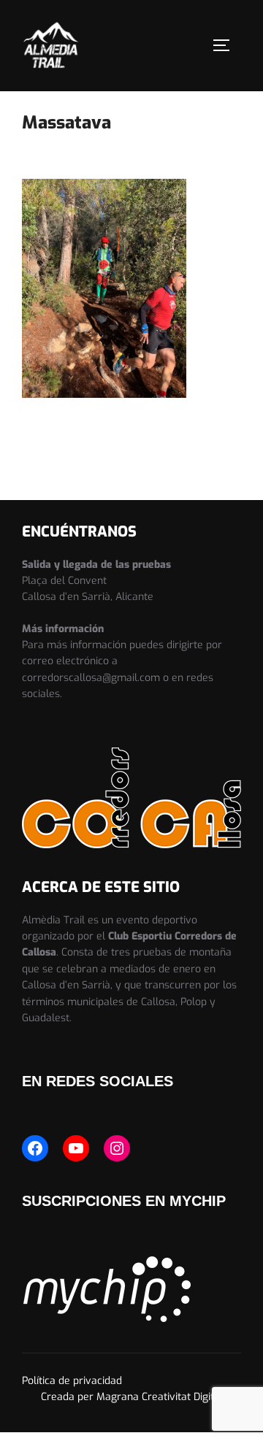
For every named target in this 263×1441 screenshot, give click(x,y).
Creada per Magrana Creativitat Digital (132, 1397)
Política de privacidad (72, 1381)
